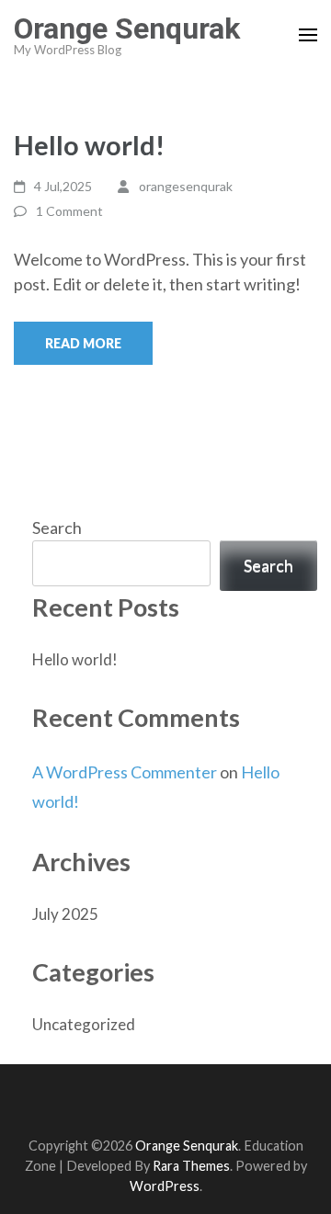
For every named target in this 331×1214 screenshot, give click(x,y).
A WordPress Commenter (124, 772)
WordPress (165, 1186)
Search (57, 527)
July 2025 (65, 914)
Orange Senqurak (127, 28)
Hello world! (89, 145)
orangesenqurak (186, 186)
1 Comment (69, 211)
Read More (83, 343)
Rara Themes (191, 1166)
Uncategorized (83, 1024)
